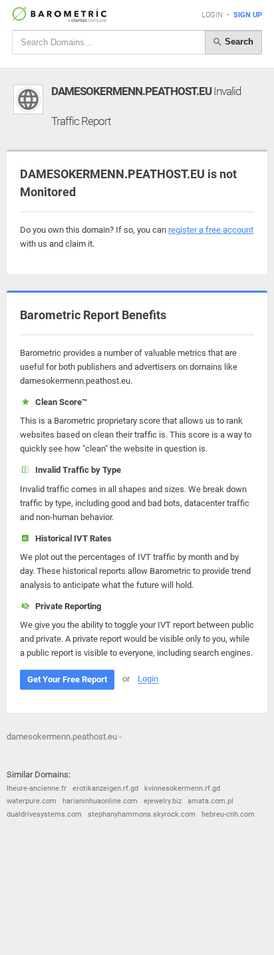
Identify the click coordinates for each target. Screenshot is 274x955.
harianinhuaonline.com (100, 801)
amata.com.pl (210, 801)
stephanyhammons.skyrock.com (142, 814)
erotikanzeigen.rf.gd (105, 788)
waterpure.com (32, 801)
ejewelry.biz (163, 801)
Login (212, 15)
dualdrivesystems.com (44, 814)
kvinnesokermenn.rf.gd (182, 788)
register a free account (210, 230)
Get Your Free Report (67, 679)
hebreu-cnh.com (228, 814)
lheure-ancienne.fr (37, 788)
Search (237, 42)
